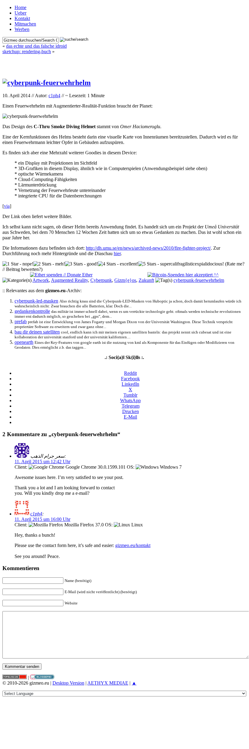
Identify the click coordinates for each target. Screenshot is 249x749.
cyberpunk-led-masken (36, 300)
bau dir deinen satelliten (37, 331)
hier (117, 253)
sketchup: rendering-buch (26, 51)
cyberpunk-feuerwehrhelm (198, 280)
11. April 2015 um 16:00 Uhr (42, 519)
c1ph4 (54, 95)
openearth (24, 342)
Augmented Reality (69, 280)
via (7, 206)
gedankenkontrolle (32, 311)
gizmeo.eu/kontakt (132, 545)
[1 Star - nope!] (17, 264)
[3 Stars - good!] (81, 264)
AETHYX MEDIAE (107, 683)
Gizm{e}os (125, 280)
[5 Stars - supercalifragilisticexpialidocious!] (181, 264)
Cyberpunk (101, 280)
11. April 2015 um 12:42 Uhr (42, 461)
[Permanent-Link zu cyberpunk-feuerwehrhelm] (46, 83)
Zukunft (146, 280)
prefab (21, 321)
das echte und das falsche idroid (36, 46)
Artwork (40, 280)
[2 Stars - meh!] (49, 264)
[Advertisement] (124, 63)
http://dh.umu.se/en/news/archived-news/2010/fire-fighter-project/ (148, 248)
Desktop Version (68, 683)
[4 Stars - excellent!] (118, 264)
